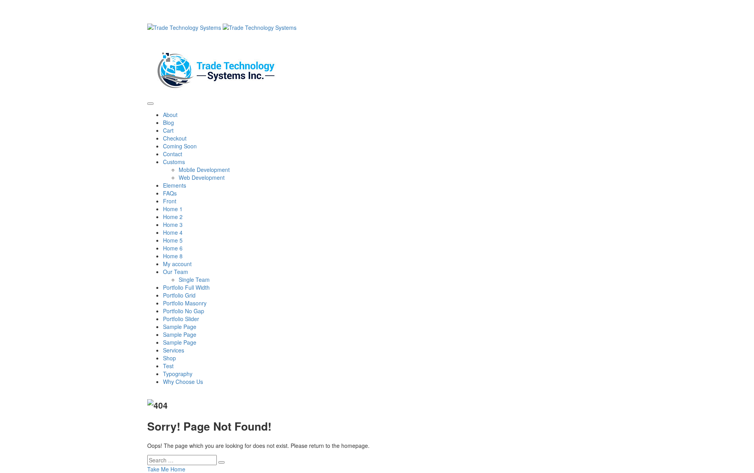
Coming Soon (180, 146)
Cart (168, 130)
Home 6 (173, 248)
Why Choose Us (183, 381)
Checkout (175, 138)
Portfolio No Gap (183, 311)
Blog (168, 122)
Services (173, 350)
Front (169, 201)
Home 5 (173, 240)
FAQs (170, 193)
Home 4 (173, 232)
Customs (174, 162)
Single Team (194, 279)
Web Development (202, 177)
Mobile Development (204, 169)
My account (177, 264)
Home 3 (173, 224)
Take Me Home (166, 469)
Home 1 (173, 209)
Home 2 (173, 217)
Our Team (175, 272)
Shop (169, 358)
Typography (177, 374)
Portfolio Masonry (185, 303)
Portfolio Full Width (186, 287)
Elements (174, 185)
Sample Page (179, 327)
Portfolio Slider (181, 319)
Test (168, 366)
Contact (172, 154)
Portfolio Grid (179, 295)
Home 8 (173, 256)
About (170, 115)
